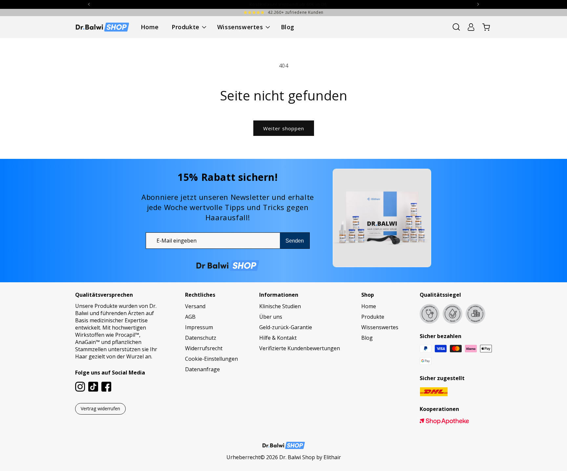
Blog (367, 337)
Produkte (372, 316)
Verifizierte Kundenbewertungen (299, 348)
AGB (190, 316)
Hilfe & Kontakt (278, 337)
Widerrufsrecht (203, 348)
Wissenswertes (379, 327)
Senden (294, 241)
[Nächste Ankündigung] (478, 4)
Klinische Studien (280, 306)
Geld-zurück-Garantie (285, 327)
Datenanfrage (202, 369)
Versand (195, 306)
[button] (188, 27)
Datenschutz (200, 337)
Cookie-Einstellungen (211, 358)
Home (368, 306)
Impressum (199, 327)
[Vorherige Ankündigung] (89, 4)
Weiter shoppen (283, 128)
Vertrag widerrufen (100, 408)
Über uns (270, 316)
